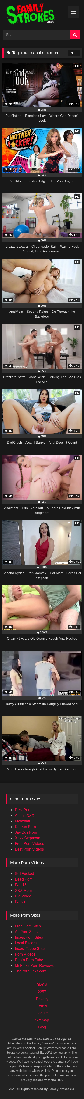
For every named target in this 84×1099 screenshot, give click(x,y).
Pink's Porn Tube (29, 960)
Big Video (23, 896)
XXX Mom (23, 890)
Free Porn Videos (29, 844)
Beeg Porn (24, 879)
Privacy (42, 999)
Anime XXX (24, 815)
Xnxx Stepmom (27, 838)
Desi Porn (23, 810)
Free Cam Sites (28, 926)
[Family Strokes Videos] (34, 14)
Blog (42, 1027)
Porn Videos (25, 954)
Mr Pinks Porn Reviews (34, 965)
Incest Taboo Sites (30, 949)
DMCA (42, 985)
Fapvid (20, 902)
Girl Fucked (24, 874)
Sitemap (42, 1020)
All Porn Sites (26, 932)
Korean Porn (25, 827)
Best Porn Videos (29, 849)
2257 (42, 992)
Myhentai (22, 821)
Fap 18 (21, 885)
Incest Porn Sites (29, 937)
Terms (42, 1006)
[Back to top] (74, 1075)
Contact (42, 1013)
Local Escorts (26, 943)
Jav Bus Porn (26, 832)
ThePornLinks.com (30, 971)
